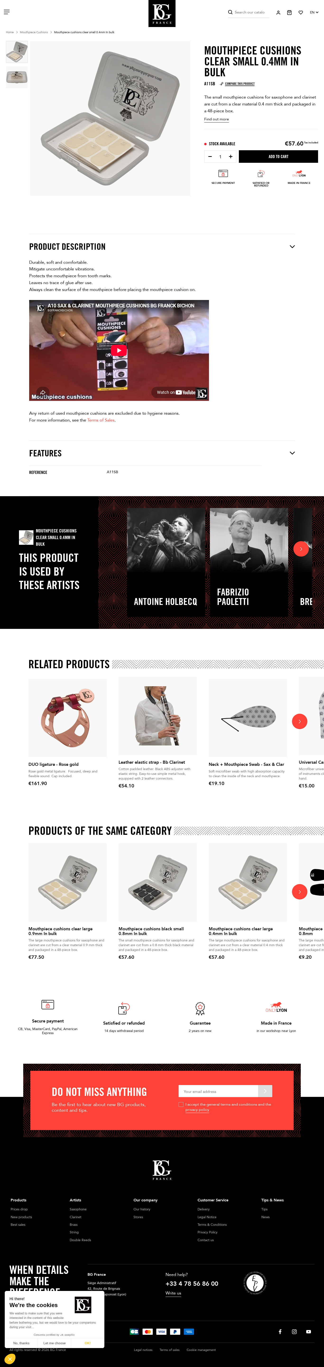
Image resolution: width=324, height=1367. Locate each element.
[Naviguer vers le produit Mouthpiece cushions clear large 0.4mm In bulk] (248, 882)
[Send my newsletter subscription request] (265, 1091)
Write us (173, 1293)
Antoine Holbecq (165, 601)
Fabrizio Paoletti (233, 596)
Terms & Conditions (212, 1224)
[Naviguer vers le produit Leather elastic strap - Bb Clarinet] (157, 716)
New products (21, 1217)
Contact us (206, 1240)
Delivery (204, 1209)
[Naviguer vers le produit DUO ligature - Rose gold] (67, 718)
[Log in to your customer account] (278, 12)
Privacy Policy (208, 1232)
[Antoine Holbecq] (166, 540)
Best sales (18, 1224)
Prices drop (19, 1209)
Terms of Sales (101, 420)
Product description (67, 246)
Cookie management (201, 1350)
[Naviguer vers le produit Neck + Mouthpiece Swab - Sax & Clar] (248, 718)
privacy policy (197, 1109)
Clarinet (75, 1217)
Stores (138, 1217)
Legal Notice (207, 1217)
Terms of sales (170, 1350)
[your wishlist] (301, 12)
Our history (142, 1209)
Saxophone (78, 1209)
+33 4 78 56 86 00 (192, 1284)
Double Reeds (80, 1240)
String (74, 1232)
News (265, 1217)
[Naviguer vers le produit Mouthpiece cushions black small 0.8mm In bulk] (157, 882)
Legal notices (143, 1350)
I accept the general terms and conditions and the (228, 1107)
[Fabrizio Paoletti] (249, 540)
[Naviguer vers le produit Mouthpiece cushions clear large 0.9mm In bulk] (67, 882)
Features (45, 453)
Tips (264, 1209)
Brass (74, 1224)
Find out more (216, 119)
